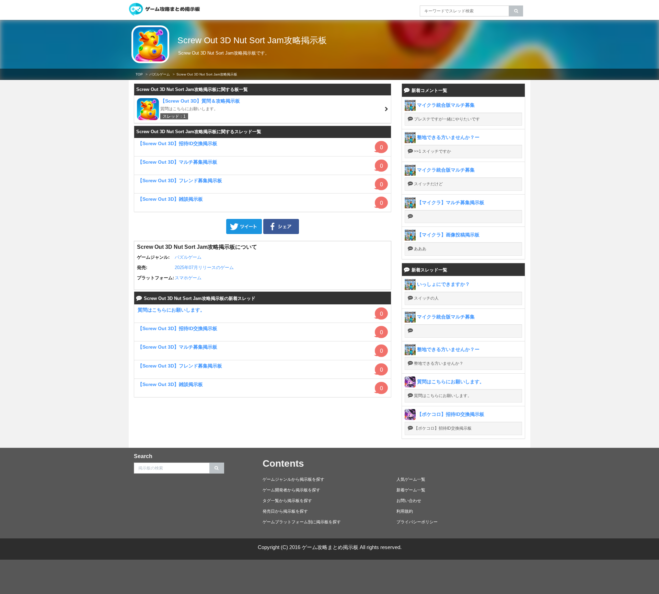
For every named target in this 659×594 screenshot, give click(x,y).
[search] (516, 10)
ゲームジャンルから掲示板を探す (293, 479)
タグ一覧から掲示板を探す (287, 500)
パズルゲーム (159, 74)
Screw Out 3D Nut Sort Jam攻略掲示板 (252, 40)
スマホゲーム (188, 277)
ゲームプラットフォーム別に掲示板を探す (302, 522)
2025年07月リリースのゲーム (204, 267)
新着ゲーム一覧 (410, 490)
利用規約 (404, 511)
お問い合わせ (408, 500)
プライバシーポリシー (417, 522)
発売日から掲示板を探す (285, 511)
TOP (139, 74)
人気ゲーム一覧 (410, 479)
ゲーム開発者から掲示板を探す (291, 490)
